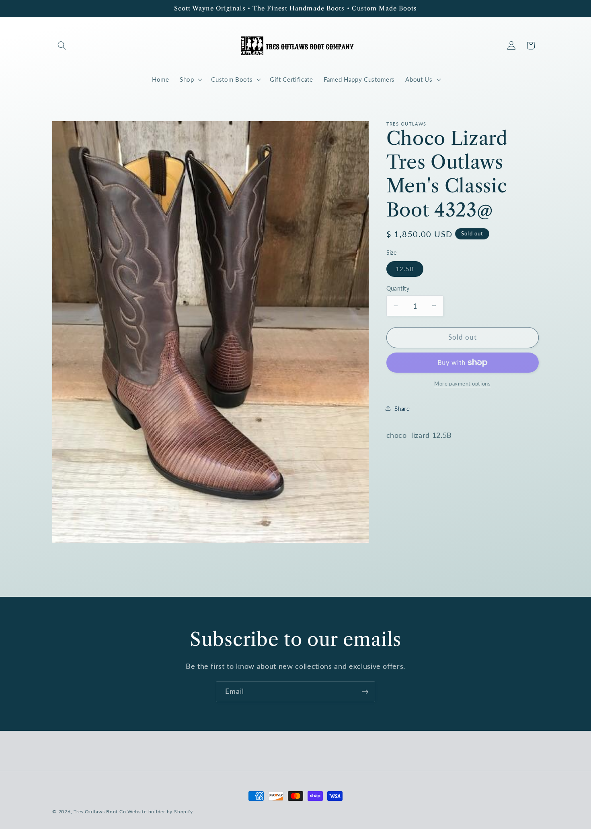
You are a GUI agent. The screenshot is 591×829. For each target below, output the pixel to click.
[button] (62, 45)
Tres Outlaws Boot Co (100, 811)
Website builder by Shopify (160, 811)
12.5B (410, 270)
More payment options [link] (462, 383)
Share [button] (402, 408)
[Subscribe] (365, 691)
